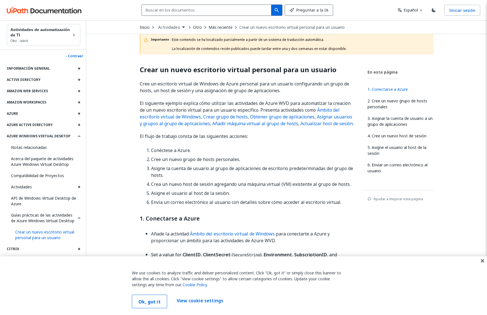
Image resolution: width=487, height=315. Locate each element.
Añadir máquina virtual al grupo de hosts (255, 123)
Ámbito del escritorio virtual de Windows (232, 233)
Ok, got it (149, 301)
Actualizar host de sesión (326, 123)
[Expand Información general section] (79, 68)
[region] (243, 285)
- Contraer (74, 56)
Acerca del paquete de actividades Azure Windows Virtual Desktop (42, 161)
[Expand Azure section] (79, 113)
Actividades (21, 187)
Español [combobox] (407, 10)
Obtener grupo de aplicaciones (282, 116)
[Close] (482, 261)
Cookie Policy (195, 285)
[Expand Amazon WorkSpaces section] (79, 102)
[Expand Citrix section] (79, 249)
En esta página (383, 72)
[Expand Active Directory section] (79, 79)
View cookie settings (200, 301)
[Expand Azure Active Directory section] (79, 124)
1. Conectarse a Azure (170, 219)
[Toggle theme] (434, 10)
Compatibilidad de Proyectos (37, 176)
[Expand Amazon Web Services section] (79, 91)
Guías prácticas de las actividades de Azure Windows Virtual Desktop (42, 218)
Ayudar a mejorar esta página (398, 199)
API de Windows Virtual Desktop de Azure (43, 201)
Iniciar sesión (462, 10)
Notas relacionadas (29, 147)
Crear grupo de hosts (225, 116)
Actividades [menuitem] (169, 27)
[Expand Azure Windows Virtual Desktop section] (79, 136)
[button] (45, 234)
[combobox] (207, 10)
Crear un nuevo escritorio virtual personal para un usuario (292, 27)
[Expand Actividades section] (79, 187)
